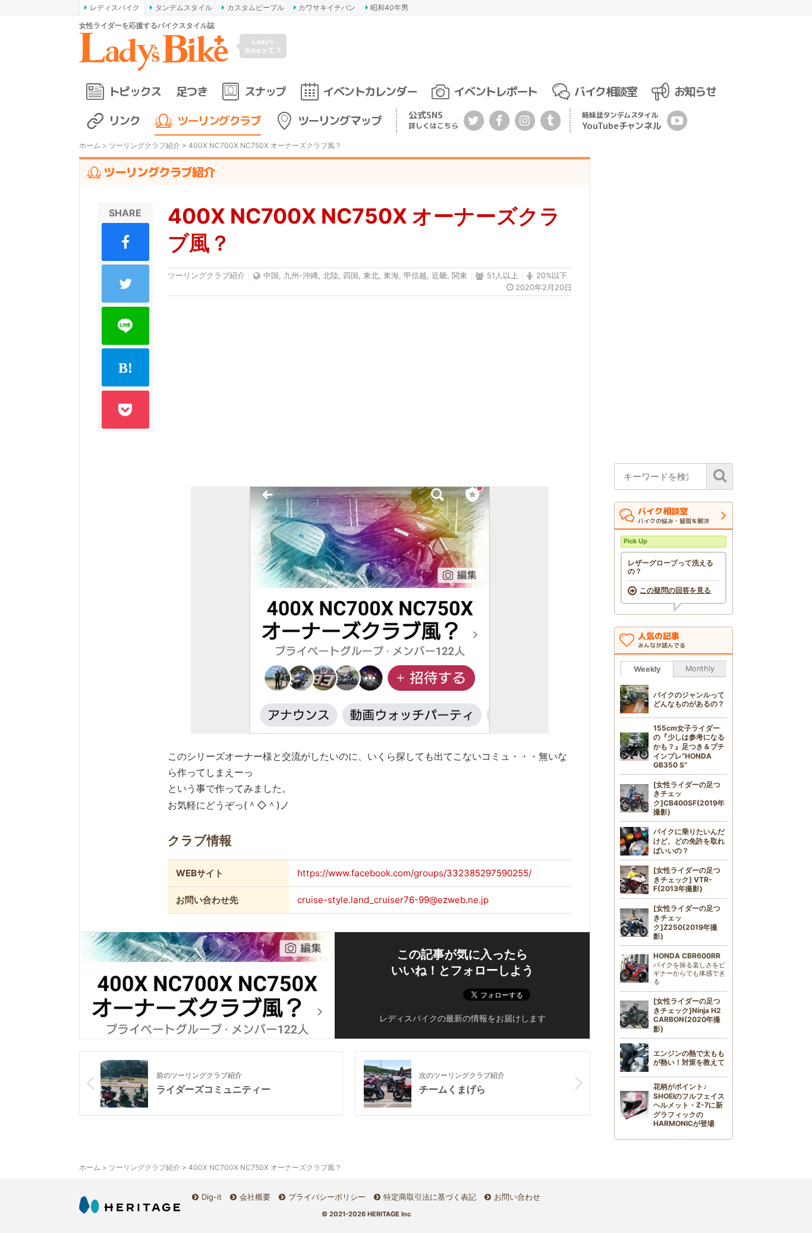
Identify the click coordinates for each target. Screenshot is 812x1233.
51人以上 (502, 275)
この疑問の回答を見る (675, 590)
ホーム (89, 145)
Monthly (700, 668)
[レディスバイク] (153, 52)
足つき (191, 91)
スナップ (265, 91)
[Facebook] (499, 119)
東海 (391, 275)
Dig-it (212, 1196)
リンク (124, 120)
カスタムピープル (255, 7)
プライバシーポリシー (327, 1196)
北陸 (330, 275)
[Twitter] (474, 119)
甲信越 (415, 275)
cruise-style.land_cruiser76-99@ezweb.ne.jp (393, 899)
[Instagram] (525, 119)
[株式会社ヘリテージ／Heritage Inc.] (129, 1204)
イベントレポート (495, 91)
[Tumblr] (550, 119)
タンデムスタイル (183, 7)
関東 (459, 275)
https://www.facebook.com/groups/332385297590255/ (414, 873)
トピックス (135, 91)
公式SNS (433, 120)
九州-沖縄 (301, 275)
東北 (371, 275)
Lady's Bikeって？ (263, 45)
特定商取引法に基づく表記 (429, 1196)
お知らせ (695, 91)
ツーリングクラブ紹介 (144, 145)
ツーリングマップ (339, 120)
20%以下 (551, 275)
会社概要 (255, 1196)
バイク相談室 (605, 91)
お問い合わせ (517, 1196)
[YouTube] (677, 119)
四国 (350, 275)
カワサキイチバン (326, 7)
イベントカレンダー (370, 91)
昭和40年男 (389, 7)
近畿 (439, 275)
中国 (271, 275)
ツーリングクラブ (218, 120)
